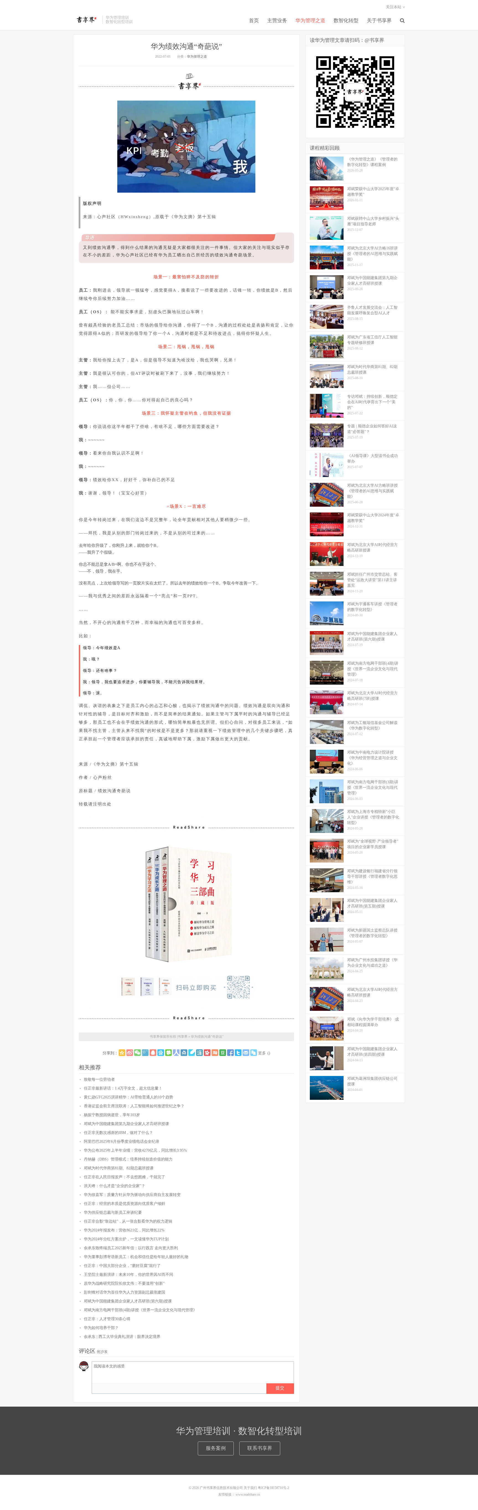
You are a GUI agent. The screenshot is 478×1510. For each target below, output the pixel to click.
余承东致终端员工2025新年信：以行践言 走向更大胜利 (131, 1248)
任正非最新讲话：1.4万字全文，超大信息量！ (123, 1088)
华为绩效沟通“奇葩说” (186, 46)
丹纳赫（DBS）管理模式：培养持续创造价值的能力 (128, 1159)
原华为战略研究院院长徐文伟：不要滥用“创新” (124, 1283)
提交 (280, 1388)
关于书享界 (379, 20)
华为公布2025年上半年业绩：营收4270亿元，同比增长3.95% (135, 1150)
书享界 (86, 19)
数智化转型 (346, 20)
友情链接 (225, 1494)
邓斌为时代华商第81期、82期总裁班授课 (119, 1168)
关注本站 (394, 7)
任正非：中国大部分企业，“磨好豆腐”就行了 (122, 1266)
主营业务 (277, 20)
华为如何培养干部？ (101, 1328)
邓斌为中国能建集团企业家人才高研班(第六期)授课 (128, 1301)
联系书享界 (259, 1448)
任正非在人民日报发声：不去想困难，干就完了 (124, 1177)
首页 (254, 20)
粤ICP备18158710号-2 (273, 1488)
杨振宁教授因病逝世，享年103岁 (112, 1115)
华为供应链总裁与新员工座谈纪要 (113, 1212)
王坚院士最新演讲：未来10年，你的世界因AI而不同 (128, 1274)
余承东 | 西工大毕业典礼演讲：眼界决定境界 (122, 1337)
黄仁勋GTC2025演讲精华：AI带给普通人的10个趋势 (128, 1097)
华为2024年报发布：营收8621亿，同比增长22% (124, 1230)
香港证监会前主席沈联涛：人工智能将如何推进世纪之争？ (134, 1106)
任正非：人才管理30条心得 (107, 1319)
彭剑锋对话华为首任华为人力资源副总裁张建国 (124, 1292)
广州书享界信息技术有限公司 (221, 1488)
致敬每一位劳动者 (99, 1079)
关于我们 (250, 1488)
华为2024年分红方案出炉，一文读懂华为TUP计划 (126, 1239)
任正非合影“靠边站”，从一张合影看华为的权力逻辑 (128, 1221)
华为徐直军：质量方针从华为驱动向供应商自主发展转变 (132, 1195)
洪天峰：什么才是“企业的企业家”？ (114, 1186)
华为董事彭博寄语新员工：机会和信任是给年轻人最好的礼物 (136, 1257)
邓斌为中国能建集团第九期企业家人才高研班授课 (126, 1124)
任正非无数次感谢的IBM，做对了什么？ (118, 1133)
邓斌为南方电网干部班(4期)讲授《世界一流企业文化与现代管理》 (140, 1310)
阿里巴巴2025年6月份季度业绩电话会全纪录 (121, 1141)
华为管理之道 (310, 20)
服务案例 (216, 1448)
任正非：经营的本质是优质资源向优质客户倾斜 (124, 1204)
